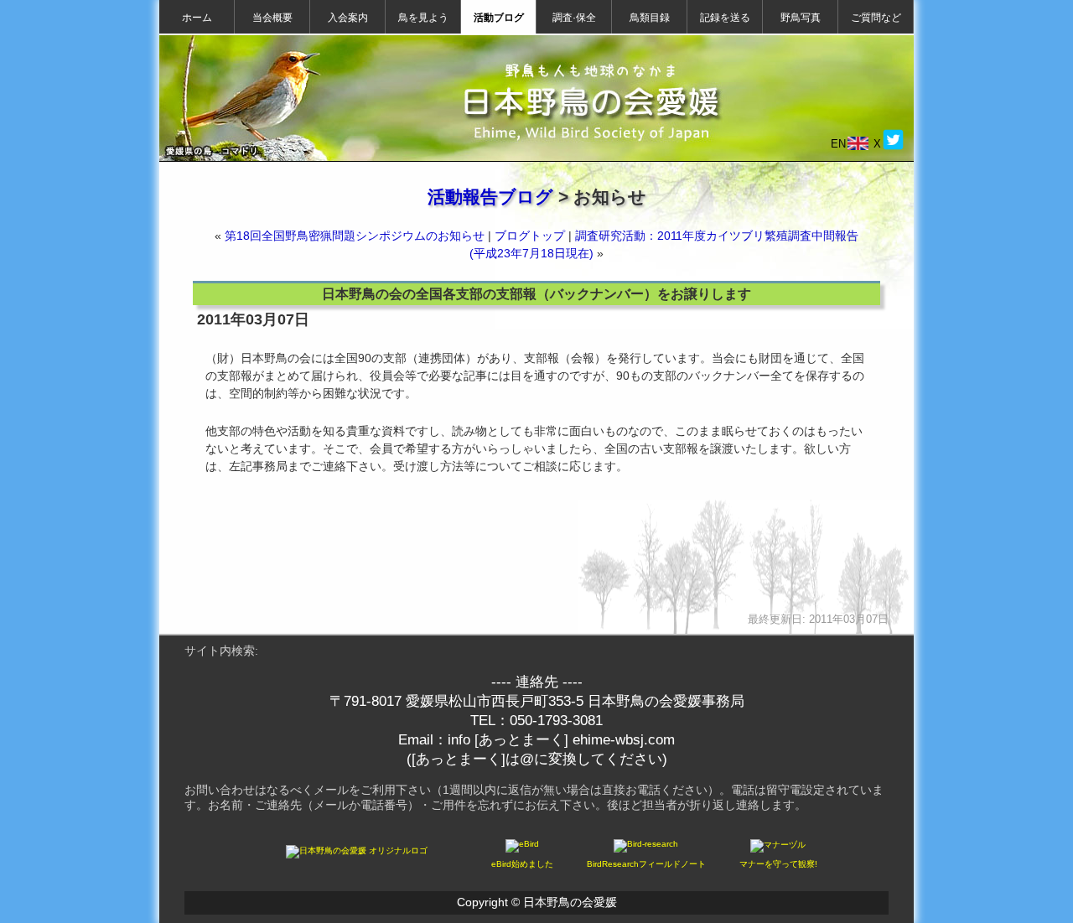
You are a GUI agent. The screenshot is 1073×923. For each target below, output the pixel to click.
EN (838, 143)
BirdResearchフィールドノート (646, 864)
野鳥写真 (800, 17)
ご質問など (876, 17)
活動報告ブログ (490, 196)
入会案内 (348, 17)
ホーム (197, 17)
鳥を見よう (423, 17)
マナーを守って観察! (778, 864)
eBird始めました (522, 864)
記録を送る (725, 17)
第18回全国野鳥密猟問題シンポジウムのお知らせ (355, 235)
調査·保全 (574, 17)
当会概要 (272, 17)
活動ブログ (499, 17)
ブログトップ (530, 235)
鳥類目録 (650, 17)
